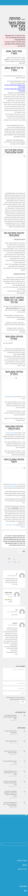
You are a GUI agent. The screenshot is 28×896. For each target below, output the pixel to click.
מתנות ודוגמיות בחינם (11, 741)
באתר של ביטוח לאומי (10, 486)
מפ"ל (19, 360)
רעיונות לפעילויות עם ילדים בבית (10, 762)
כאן (5, 413)
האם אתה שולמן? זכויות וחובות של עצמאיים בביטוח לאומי (10, 716)
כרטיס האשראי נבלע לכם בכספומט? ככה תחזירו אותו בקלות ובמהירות (10, 804)
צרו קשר (24, 865)
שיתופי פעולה (23, 886)
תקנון (25, 891)
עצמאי (20, 551)
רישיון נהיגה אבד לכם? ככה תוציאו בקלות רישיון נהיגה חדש (10, 782)
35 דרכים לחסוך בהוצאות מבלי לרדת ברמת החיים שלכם (10, 772)
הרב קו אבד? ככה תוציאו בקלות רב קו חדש (10, 751)
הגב (7, 575)
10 (9, 562)
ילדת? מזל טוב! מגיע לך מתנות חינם (10, 731)
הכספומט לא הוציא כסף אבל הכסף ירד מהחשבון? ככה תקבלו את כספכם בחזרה (10, 793)
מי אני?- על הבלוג (22, 860)
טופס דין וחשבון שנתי (15, 484)
